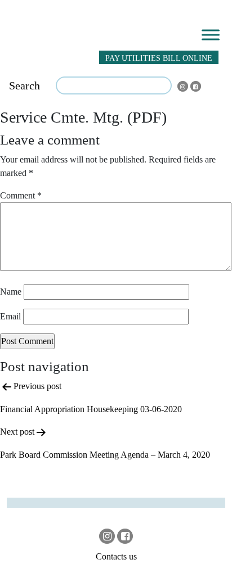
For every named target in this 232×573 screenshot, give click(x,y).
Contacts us (116, 556)
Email (10, 316)
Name (10, 291)
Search (24, 85)
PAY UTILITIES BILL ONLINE (158, 57)
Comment (21, 195)
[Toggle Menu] (211, 34)
